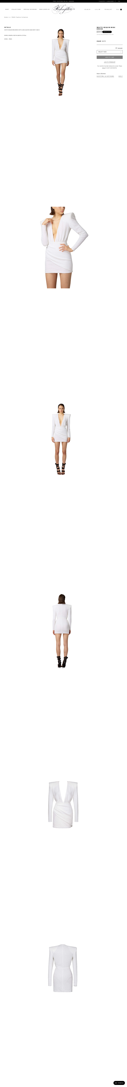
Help (121, 76)
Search (87, 9)
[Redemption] (63, 9)
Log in (103, 68)
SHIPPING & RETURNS (105, 76)
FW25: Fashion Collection (20, 17)
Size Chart (120, 48)
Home (6, 17)
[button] (103, 1)
